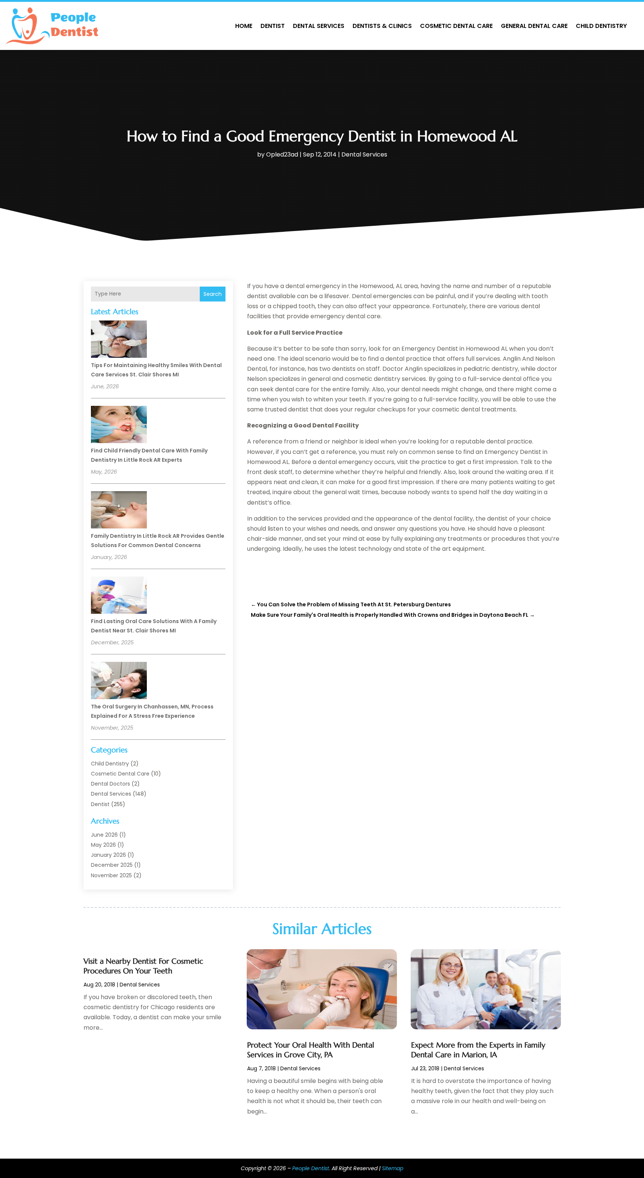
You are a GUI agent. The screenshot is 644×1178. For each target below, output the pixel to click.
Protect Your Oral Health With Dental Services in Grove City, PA (310, 1049)
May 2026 (103, 845)
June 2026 (104, 835)
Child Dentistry (601, 26)
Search (212, 294)
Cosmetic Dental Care (456, 26)
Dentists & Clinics (382, 26)
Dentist (273, 26)
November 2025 (111, 875)
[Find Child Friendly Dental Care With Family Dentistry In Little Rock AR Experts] (119, 425)
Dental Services (318, 26)
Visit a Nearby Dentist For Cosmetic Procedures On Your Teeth (143, 966)
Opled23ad (282, 154)
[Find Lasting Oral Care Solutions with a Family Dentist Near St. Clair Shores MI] (119, 596)
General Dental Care (534, 26)
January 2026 (108, 855)
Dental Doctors (110, 783)
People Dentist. (311, 1168)
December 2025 (112, 865)
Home (243, 26)
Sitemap (392, 1168)
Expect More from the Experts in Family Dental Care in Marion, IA (478, 1049)
